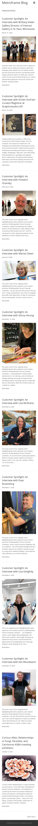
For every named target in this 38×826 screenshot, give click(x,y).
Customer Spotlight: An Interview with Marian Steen (17, 251)
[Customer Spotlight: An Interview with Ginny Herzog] (19, 343)
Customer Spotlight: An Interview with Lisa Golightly (17, 569)
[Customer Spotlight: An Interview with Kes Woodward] (19, 688)
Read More (5, 85)
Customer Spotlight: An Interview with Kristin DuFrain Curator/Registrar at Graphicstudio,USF (18, 101)
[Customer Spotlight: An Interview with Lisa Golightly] (19, 602)
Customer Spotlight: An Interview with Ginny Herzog (18, 313)
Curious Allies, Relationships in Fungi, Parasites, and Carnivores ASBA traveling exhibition (18, 743)
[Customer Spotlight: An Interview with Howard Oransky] (19, 203)
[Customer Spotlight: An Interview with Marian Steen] (19, 270)
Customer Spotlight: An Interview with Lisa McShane (18, 401)
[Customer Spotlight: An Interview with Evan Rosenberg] (19, 512)
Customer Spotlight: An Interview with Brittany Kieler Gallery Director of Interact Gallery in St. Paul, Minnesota (18, 24)
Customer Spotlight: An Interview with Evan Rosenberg (15, 480)
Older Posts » (31, 817)
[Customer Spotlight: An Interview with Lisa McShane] (19, 428)
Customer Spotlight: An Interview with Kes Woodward (19, 660)
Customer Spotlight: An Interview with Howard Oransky (15, 180)
